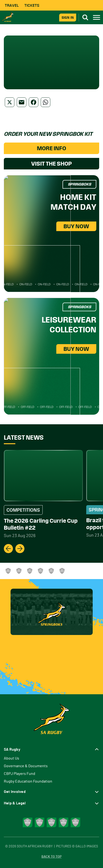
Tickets (31, 5)
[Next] (19, 548)
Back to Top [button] (51, 856)
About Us (11, 758)
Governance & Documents (26, 766)
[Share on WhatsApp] (45, 102)
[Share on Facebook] (33, 102)
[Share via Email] (21, 102)
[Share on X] (9, 102)
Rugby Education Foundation (28, 781)
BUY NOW (76, 226)
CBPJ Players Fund (19, 774)
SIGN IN (68, 17)
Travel (12, 5)
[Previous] (8, 548)
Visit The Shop (51, 164)
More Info (51, 148)
